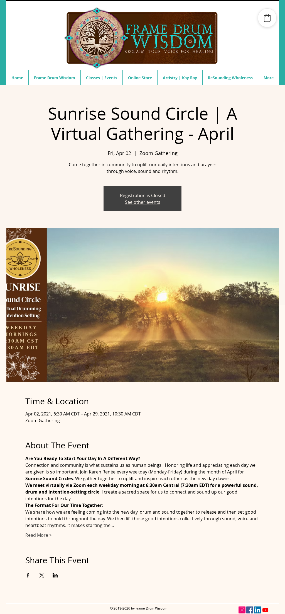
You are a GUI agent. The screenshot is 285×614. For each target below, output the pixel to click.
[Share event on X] (41, 575)
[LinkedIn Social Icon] (257, 609)
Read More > (38, 535)
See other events (142, 202)
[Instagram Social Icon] (242, 609)
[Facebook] (249, 609)
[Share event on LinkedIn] (55, 575)
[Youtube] (265, 609)
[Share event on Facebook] (28, 575)
